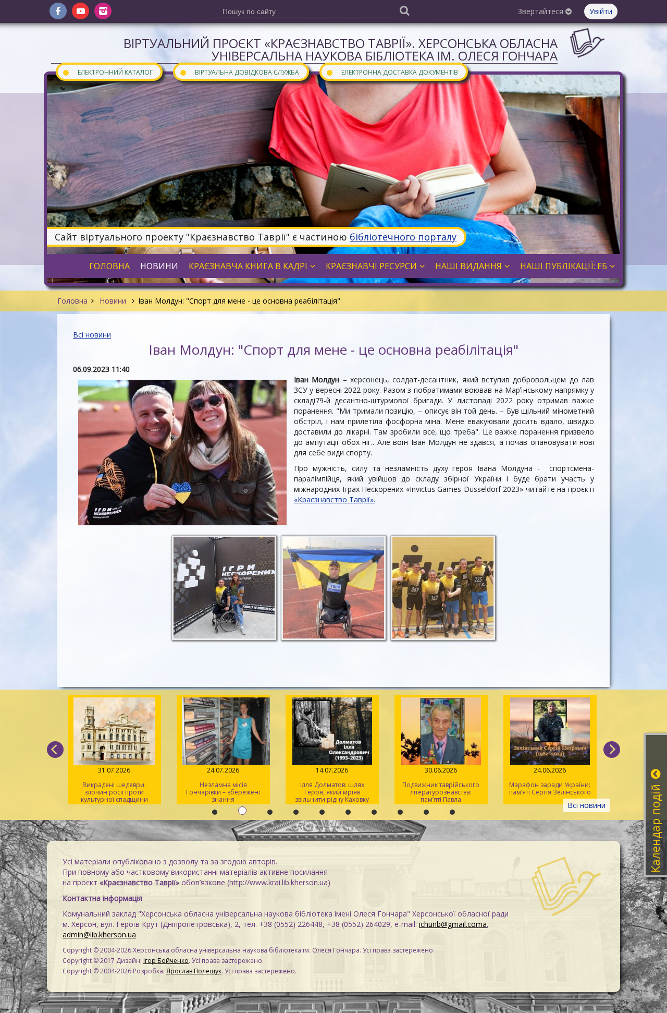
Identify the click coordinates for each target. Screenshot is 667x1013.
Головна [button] (109, 266)
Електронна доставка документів (392, 71)
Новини (112, 301)
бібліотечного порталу (403, 237)
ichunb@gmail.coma (453, 924)
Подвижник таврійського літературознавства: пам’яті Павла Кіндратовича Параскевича (333, 785)
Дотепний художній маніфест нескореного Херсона (551, 785)
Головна (72, 301)
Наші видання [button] (468, 266)
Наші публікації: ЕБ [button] (563, 266)
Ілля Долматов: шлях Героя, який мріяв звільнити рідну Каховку (225, 785)
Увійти (600, 11)
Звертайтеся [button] (541, 11)
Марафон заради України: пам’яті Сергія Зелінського (442, 781)
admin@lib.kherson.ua (99, 934)
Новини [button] (159, 266)
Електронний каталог (107, 71)
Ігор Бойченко (166, 960)
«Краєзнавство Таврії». (334, 499)
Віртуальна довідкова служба (239, 71)
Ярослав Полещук (193, 971)
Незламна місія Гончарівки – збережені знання (116, 785)
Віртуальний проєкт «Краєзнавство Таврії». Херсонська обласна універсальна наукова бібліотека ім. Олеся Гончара (340, 49)
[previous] (55, 749)
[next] (611, 749)
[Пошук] (404, 10)
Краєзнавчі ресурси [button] (371, 266)
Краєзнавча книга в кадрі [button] (248, 266)
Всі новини (92, 335)
